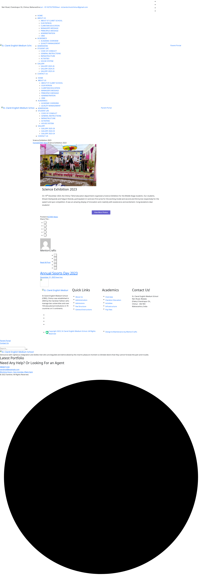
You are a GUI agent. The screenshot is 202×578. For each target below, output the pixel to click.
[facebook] (45, 222)
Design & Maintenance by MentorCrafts (121, 332)
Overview (109, 297)
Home (35, 143)
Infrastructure (111, 306)
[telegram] (55, 264)
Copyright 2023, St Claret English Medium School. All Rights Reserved (72, 332)
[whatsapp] (55, 261)
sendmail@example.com (9, 369)
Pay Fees (108, 309)
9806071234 (4, 367)
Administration (81, 300)
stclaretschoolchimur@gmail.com (72, 7)
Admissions (80, 303)
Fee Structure (80, 306)
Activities (108, 303)
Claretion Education (113, 300)
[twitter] (45, 225)
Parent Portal (175, 45)
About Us (79, 297)
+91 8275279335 (48, 7)
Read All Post (45, 262)
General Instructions (83, 309)
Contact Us (4, 343)
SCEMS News (43, 143)
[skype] (45, 235)
